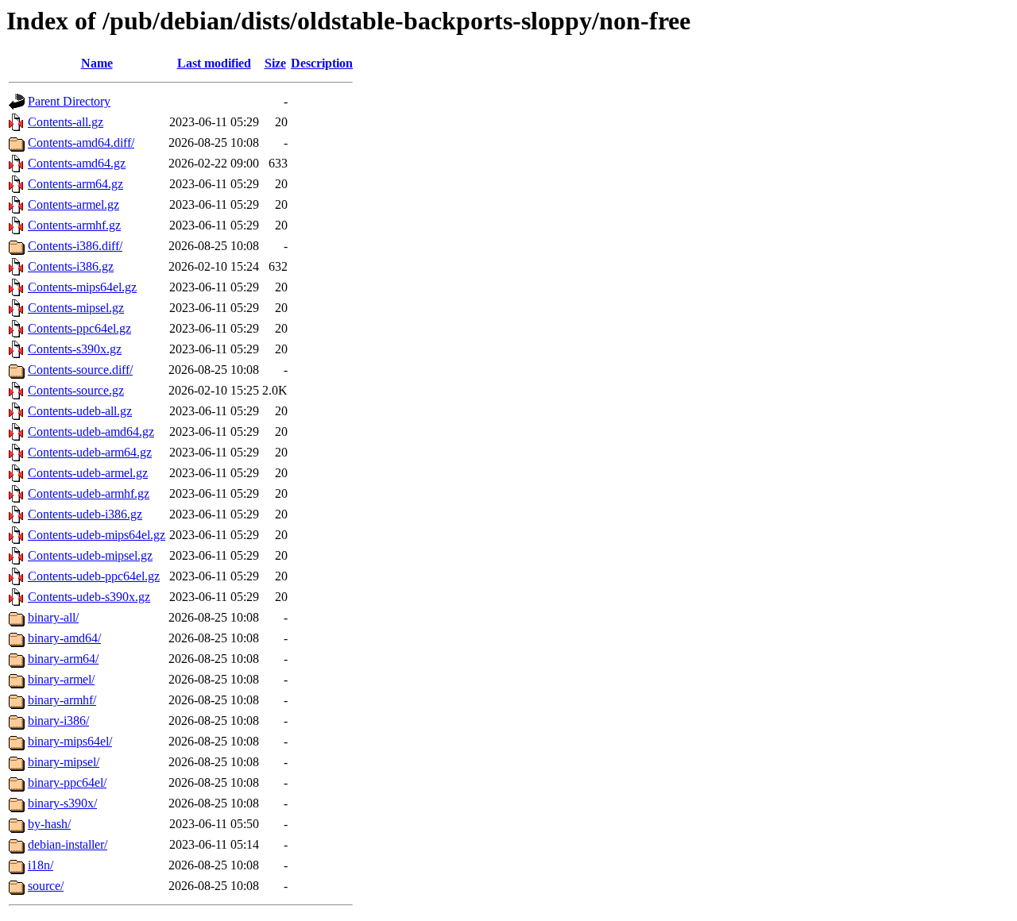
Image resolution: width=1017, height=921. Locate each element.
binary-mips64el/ (70, 741)
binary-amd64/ (64, 638)
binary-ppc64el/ (67, 782)
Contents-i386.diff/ (75, 245)
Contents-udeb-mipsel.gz (90, 555)
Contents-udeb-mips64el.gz (96, 534)
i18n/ (40, 865)
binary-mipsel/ (63, 762)
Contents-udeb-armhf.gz (88, 493)
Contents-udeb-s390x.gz (89, 596)
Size (275, 63)
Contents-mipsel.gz (76, 307)
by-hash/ (49, 823)
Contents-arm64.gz (75, 184)
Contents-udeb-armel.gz (88, 473)
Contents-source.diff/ (80, 369)
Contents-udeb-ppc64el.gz (94, 576)
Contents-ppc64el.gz (79, 328)
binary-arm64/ (63, 658)
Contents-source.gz (76, 390)
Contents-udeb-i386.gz (85, 514)
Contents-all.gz (65, 122)
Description (322, 63)
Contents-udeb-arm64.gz (90, 452)
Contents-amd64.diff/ (81, 142)
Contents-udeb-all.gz (80, 411)
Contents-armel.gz (73, 204)
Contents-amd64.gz (77, 163)
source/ (46, 885)
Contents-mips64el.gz (82, 287)
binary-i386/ (58, 720)
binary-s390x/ (62, 803)
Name (97, 63)
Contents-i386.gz (71, 266)
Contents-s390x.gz (75, 349)
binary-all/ (53, 617)
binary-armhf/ (62, 700)
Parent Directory (69, 101)
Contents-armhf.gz (74, 225)
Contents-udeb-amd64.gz (91, 431)
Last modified (214, 63)
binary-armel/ (61, 679)
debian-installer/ (67, 844)
